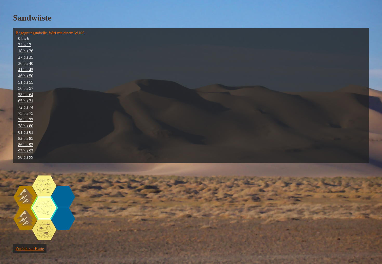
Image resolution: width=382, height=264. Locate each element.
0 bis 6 (23, 38)
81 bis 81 (25, 132)
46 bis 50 (25, 76)
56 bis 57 (25, 88)
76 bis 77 (25, 119)
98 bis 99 (25, 157)
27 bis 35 (25, 57)
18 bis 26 (25, 51)
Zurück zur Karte (30, 248)
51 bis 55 (25, 82)
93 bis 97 (25, 151)
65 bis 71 (25, 101)
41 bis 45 (25, 69)
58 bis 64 (25, 94)
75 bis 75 (25, 113)
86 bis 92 (25, 144)
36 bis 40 (25, 63)
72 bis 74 (25, 107)
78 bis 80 (25, 126)
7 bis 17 (24, 44)
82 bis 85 (25, 138)
